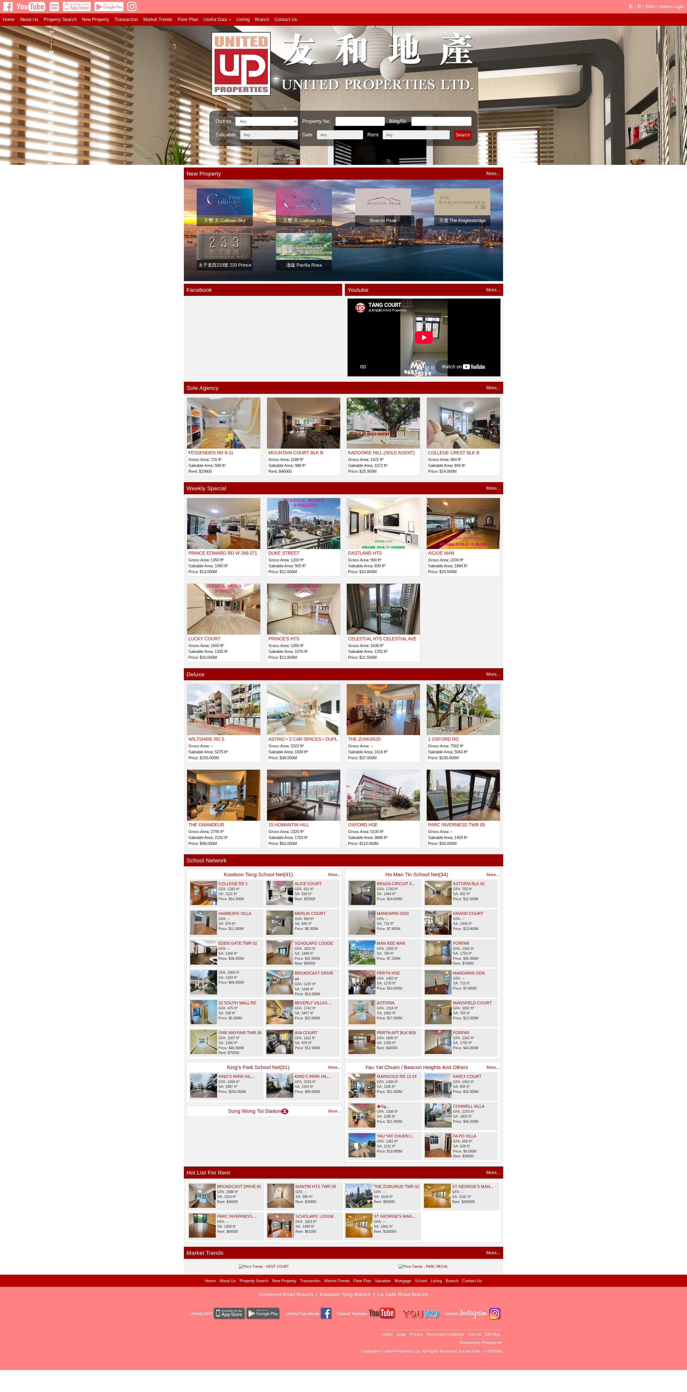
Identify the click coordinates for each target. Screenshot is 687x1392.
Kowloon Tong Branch (345, 1294)
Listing (243, 19)
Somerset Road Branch (286, 1294)
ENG (650, 6)
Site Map (492, 1334)
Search (463, 134)
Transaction (126, 19)
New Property (95, 19)
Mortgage (402, 1280)
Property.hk (492, 1342)
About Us (29, 19)
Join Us (474, 1334)
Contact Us (286, 19)
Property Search (60, 19)
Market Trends (157, 19)
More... (493, 173)
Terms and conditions (445, 1334)
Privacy (416, 1334)
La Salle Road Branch (403, 1294)
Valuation (383, 1280)
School (421, 1280)
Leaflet (387, 1334)
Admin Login (671, 6)
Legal (401, 1334)
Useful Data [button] (215, 19)
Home (8, 19)
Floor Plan (188, 19)
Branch (262, 19)
